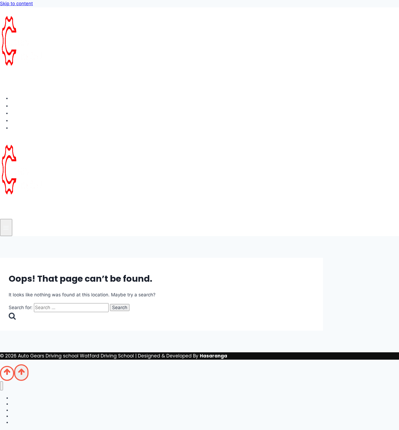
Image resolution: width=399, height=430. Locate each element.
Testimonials (31, 120)
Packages (27, 113)
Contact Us (29, 127)
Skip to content (16, 3)
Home (22, 98)
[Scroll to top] (7, 373)
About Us (26, 105)
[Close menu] (1, 385)
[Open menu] (6, 227)
